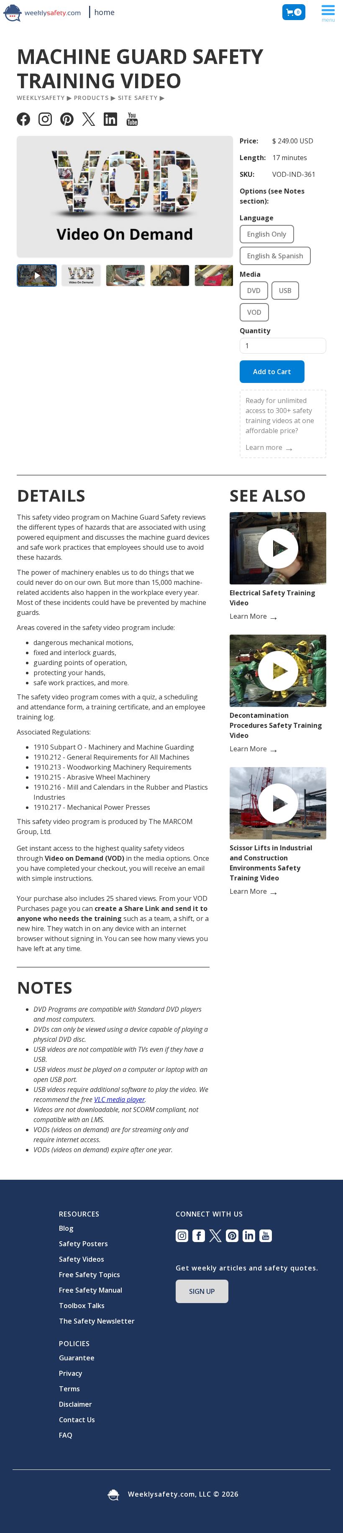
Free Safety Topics (89, 1274)
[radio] (267, 234)
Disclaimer (75, 1404)
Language (257, 217)
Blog (66, 1228)
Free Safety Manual (90, 1290)
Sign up (202, 1291)
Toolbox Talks (82, 1305)
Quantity (255, 330)
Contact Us (77, 1419)
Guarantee (77, 1357)
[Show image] (81, 275)
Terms (69, 1388)
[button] (293, 12)
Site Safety (138, 97)
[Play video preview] (37, 275)
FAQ (65, 1435)
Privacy (70, 1373)
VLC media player (119, 1099)
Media (250, 274)
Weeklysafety (41, 97)
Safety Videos (81, 1259)
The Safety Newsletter (97, 1321)
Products (91, 97)
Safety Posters (83, 1243)
